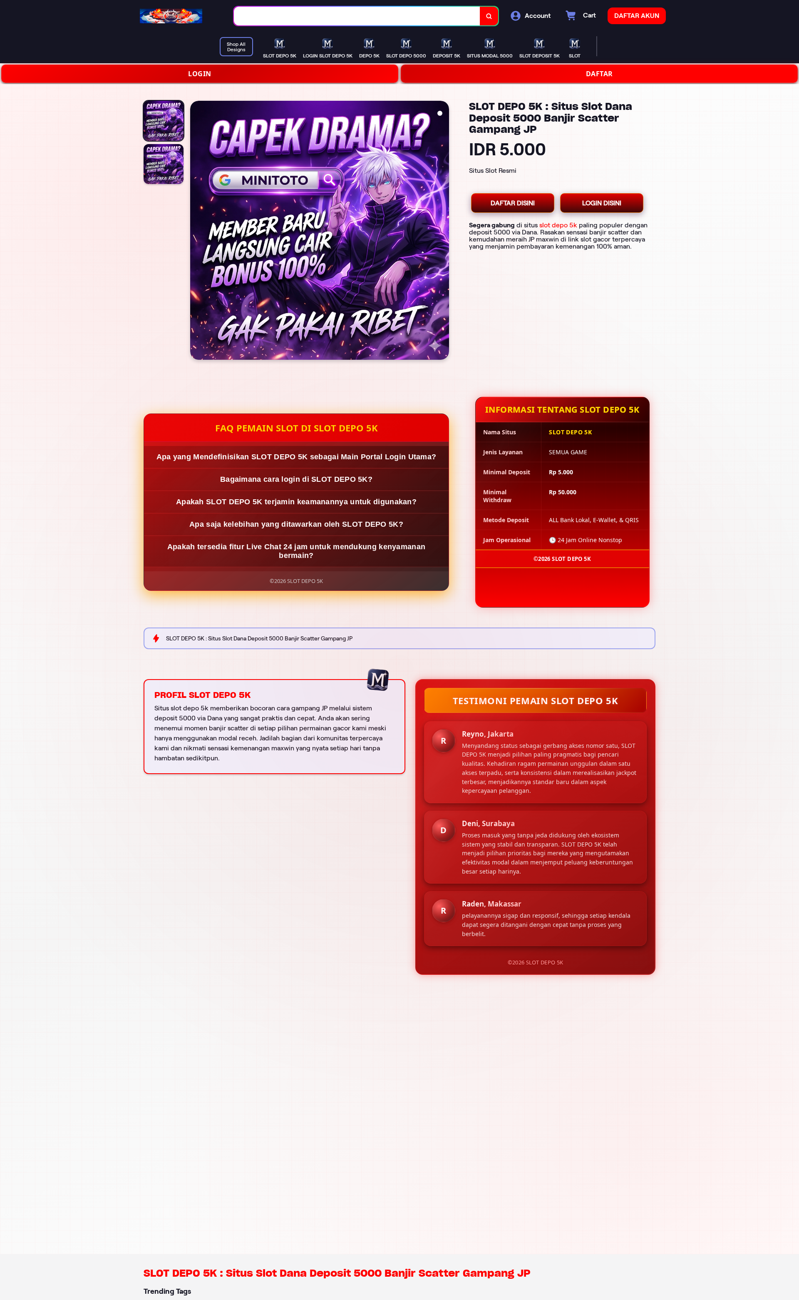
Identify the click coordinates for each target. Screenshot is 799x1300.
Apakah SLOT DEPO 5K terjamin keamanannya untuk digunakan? (296, 502)
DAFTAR (599, 73)
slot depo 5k (558, 225)
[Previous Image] (196, 231)
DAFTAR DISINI (513, 203)
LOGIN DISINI (601, 203)
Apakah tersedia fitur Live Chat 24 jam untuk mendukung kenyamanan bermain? (296, 551)
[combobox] (357, 16)
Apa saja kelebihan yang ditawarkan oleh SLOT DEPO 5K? (296, 524)
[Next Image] (442, 231)
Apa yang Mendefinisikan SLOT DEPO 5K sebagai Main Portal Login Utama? (296, 457)
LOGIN (199, 73)
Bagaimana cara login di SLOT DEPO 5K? (296, 479)
